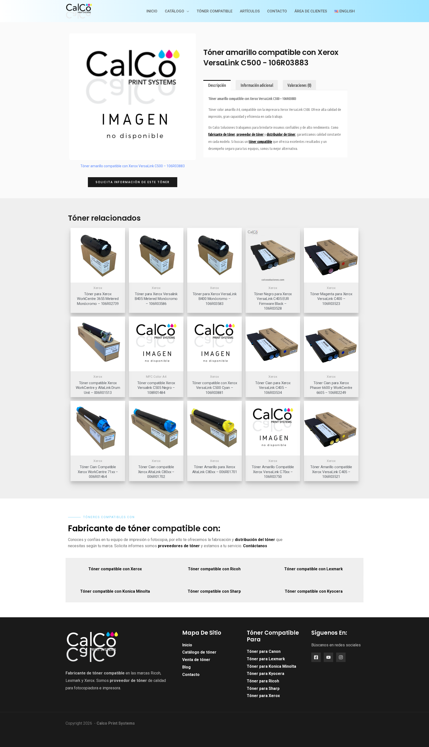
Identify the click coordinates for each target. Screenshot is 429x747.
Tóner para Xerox (263, 695)
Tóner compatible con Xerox (115, 569)
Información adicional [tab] (257, 85)
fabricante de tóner (221, 134)
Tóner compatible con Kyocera (314, 591)
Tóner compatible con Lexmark (313, 569)
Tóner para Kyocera (265, 673)
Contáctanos (255, 545)
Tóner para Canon (264, 651)
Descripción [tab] (217, 85)
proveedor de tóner (128, 680)
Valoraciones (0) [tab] (299, 85)
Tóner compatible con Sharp (214, 591)
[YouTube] (328, 657)
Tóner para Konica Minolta (271, 666)
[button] (132, 182)
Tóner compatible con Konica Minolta (115, 591)
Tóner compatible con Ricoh (214, 569)
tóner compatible (260, 141)
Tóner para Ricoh (263, 681)
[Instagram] (341, 657)
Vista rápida (98, 278)
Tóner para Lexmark (266, 659)
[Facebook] (316, 657)
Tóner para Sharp (263, 688)
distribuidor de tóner (281, 134)
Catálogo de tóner (199, 652)
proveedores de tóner (179, 545)
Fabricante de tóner (109, 528)
